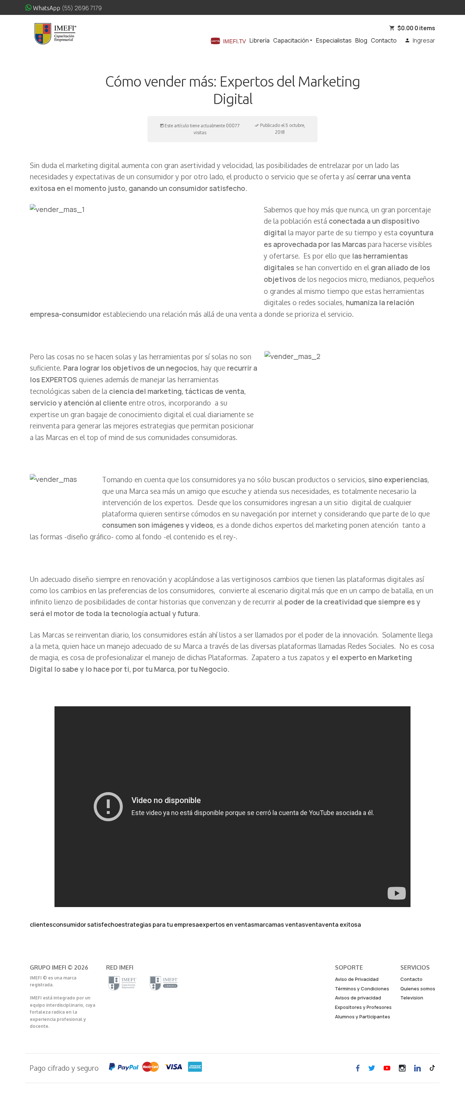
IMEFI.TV (234, 41)
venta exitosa (341, 925)
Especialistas (334, 40)
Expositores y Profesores (363, 1007)
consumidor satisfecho (85, 925)
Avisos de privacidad (358, 997)
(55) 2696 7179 (82, 8)
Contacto (384, 40)
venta (313, 925)
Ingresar (422, 40)
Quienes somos (417, 988)
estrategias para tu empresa (158, 925)
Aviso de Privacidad (357, 979)
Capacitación (291, 40)
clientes (41, 925)
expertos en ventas (226, 925)
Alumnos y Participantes (362, 1016)
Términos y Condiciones (362, 988)
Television (411, 997)
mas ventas (288, 925)
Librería (260, 40)
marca (263, 925)
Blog (361, 40)
